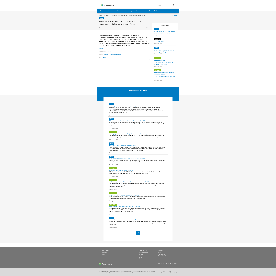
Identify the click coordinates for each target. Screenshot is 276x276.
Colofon (140, 257)
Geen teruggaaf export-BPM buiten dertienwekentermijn (121, 170)
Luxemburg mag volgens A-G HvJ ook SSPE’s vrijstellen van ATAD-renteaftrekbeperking (128, 134)
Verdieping (125, 11)
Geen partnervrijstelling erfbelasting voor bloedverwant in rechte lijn (124, 195)
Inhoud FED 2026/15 (159, 41)
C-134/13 (101, 48)
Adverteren (141, 258)
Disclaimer (158, 272)
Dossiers (138, 11)
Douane (119, 54)
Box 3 (155, 11)
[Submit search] (173, 5)
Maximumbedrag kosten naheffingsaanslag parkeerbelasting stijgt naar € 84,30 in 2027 (163, 62)
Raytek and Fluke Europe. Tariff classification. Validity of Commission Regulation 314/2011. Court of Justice (127, 15)
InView (159, 252)
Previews (103, 57)
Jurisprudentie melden (143, 252)
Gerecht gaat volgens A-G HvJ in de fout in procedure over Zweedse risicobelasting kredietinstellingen (131, 182)
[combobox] (164, 5)
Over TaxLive (141, 254)
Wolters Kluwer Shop (163, 255)
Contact (140, 255)
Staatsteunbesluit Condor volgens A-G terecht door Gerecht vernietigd (124, 206)
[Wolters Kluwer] (107, 5)
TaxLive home (102, 11)
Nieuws (118, 11)
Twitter (103, 254)
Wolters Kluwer (161, 254)
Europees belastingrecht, (110, 54)
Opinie (132, 11)
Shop (150, 11)
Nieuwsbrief (104, 252)
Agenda (145, 11)
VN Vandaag (111, 11)
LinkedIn (104, 255)
